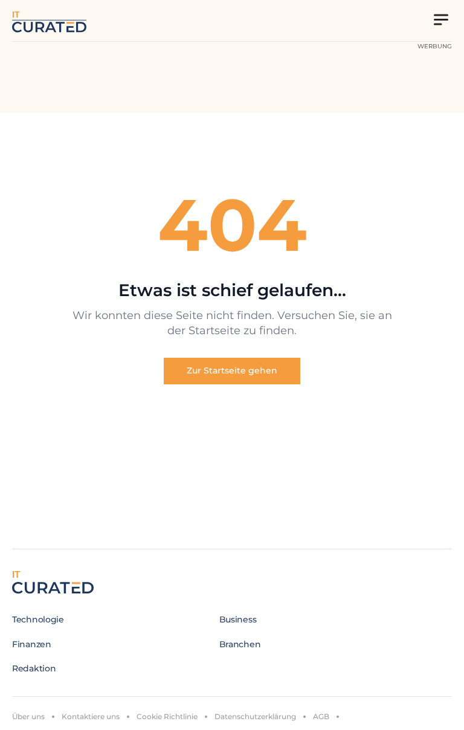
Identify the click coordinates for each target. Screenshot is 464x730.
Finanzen (31, 644)
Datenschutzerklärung (255, 716)
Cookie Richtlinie (167, 716)
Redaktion (34, 668)
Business (238, 619)
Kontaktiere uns (91, 716)
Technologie (38, 619)
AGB (321, 716)
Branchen (240, 644)
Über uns (28, 716)
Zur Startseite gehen (232, 370)
